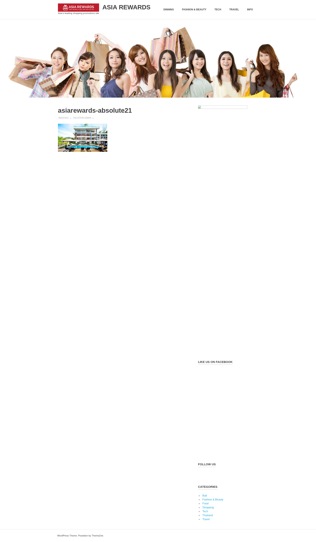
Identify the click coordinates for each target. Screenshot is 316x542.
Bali (204, 495)
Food (205, 503)
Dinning (168, 9)
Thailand (207, 515)
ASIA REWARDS (126, 7)
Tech (217, 9)
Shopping (208, 507)
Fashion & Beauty (194, 9)
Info (250, 9)
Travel (234, 9)
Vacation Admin (82, 118)
